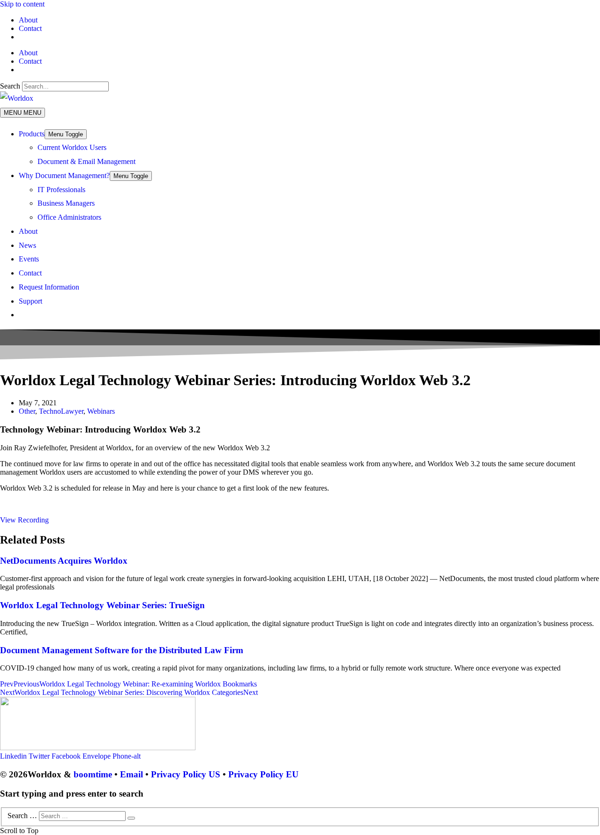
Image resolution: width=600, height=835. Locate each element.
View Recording (24, 520)
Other (27, 411)
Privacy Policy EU (263, 774)
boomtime (93, 774)
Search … (22, 816)
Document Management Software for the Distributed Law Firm (121, 650)
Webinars (101, 411)
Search (10, 86)
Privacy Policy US (185, 774)
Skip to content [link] (22, 4)
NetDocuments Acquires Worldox (64, 561)
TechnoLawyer (61, 411)
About (28, 20)
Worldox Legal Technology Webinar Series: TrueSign (102, 605)
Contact (30, 28)
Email (131, 774)
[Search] (131, 818)
